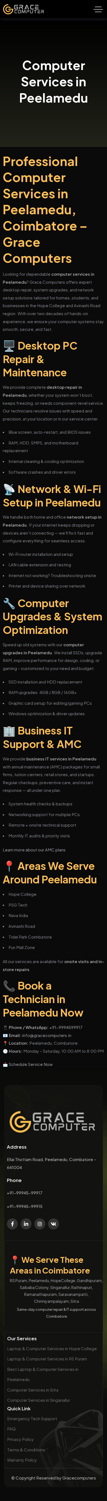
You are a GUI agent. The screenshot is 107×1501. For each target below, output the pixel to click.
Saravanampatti (73, 1294)
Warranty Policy (22, 1459)
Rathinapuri (81, 1287)
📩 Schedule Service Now (28, 1064)
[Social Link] (12, 1223)
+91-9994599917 (66, 1027)
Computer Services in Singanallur (38, 1400)
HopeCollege (63, 1280)
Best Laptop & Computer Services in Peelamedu (42, 1374)
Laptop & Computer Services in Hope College (52, 1348)
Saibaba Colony (34, 1287)
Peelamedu (39, 1280)
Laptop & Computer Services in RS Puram (47, 1358)
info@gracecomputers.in (46, 1035)
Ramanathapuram (40, 1294)
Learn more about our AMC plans (34, 849)
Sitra (75, 1301)
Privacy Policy (20, 1439)
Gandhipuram (89, 1280)
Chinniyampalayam (51, 1301)
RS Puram (18, 1280)
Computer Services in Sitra (32, 1389)
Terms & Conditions (26, 1449)
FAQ (11, 1428)
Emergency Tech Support (32, 1418)
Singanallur (60, 1287)
